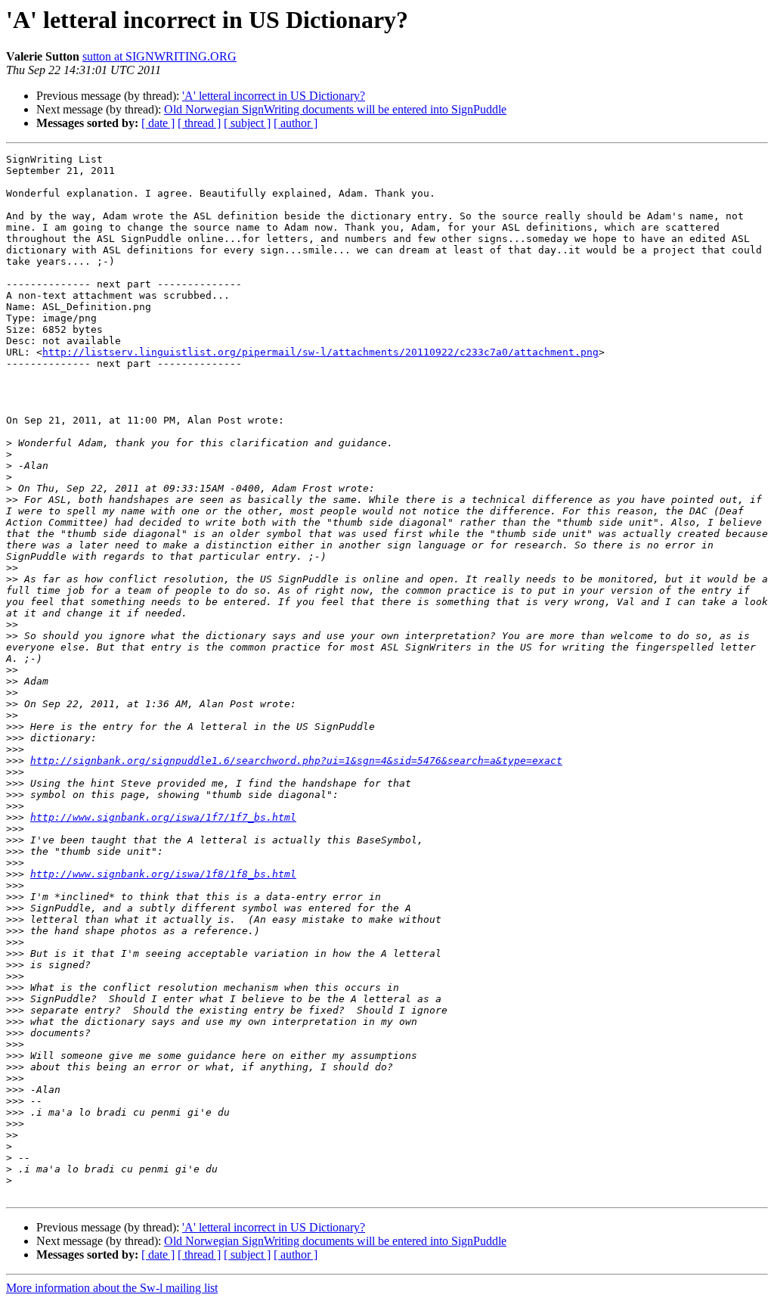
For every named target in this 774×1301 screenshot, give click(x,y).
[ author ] (295, 122)
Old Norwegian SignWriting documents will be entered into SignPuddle (335, 109)
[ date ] (158, 122)
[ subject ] (247, 122)
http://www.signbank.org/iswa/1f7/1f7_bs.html (163, 817)
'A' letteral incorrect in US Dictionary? (273, 95)
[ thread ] (199, 122)
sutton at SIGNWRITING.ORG (159, 56)
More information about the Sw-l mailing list (112, 1287)
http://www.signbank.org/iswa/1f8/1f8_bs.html (163, 874)
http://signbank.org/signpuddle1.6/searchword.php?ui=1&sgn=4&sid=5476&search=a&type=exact (296, 760)
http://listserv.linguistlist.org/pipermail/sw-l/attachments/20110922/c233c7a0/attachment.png (320, 352)
